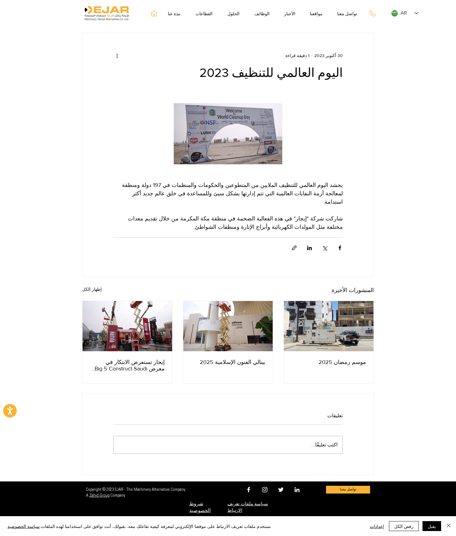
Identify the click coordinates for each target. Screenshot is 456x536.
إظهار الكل (92, 289)
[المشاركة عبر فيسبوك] (340, 248)
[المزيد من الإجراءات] (117, 55)
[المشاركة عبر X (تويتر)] (325, 248)
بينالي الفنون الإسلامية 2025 (232, 362)
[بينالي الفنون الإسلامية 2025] (228, 326)
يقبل (432, 526)
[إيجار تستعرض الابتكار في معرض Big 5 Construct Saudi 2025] (127, 326)
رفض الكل (404, 526)
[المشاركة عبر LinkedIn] (309, 248)
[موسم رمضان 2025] (328, 326)
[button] (236, 14)
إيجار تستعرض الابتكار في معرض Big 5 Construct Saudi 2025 (130, 365)
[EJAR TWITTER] (280, 489)
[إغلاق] (448, 526)
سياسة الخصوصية (23, 526)
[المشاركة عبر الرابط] (294, 248)
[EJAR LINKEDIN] (297, 489)
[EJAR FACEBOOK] (248, 489)
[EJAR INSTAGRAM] (264, 489)
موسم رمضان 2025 (342, 362)
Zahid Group (99, 496)
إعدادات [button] (377, 526)
